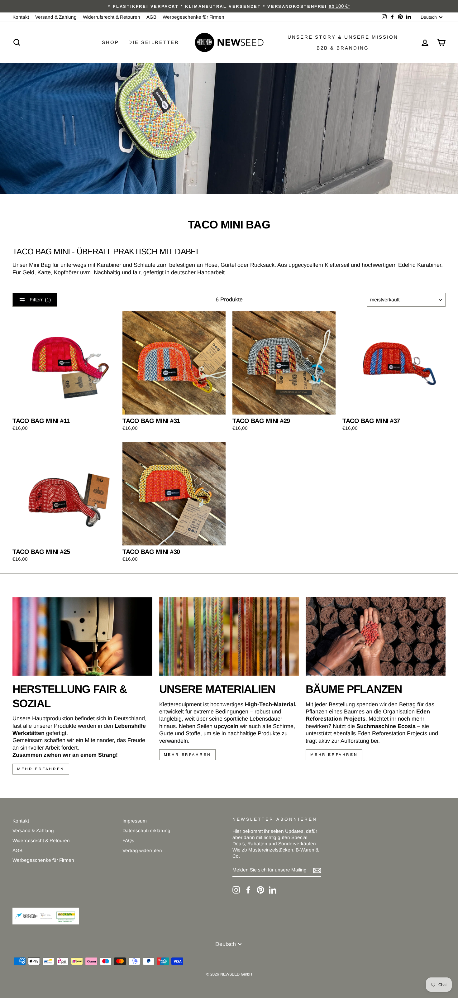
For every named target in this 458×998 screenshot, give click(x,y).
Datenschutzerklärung (146, 830)
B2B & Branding (343, 47)
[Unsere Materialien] (229, 636)
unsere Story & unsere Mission (343, 37)
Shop (110, 42)
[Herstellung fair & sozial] (82, 636)
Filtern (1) (39, 299)
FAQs (128, 840)
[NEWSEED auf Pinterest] (260, 890)
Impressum (134, 820)
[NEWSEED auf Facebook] (248, 890)
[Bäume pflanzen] (376, 636)
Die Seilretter (153, 42)
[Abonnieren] (317, 870)
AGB (151, 17)
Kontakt (20, 17)
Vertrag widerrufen (142, 850)
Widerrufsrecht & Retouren (111, 17)
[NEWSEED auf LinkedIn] (272, 890)
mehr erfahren (40, 769)
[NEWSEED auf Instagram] (236, 890)
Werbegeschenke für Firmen (193, 17)
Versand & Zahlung (56, 17)
